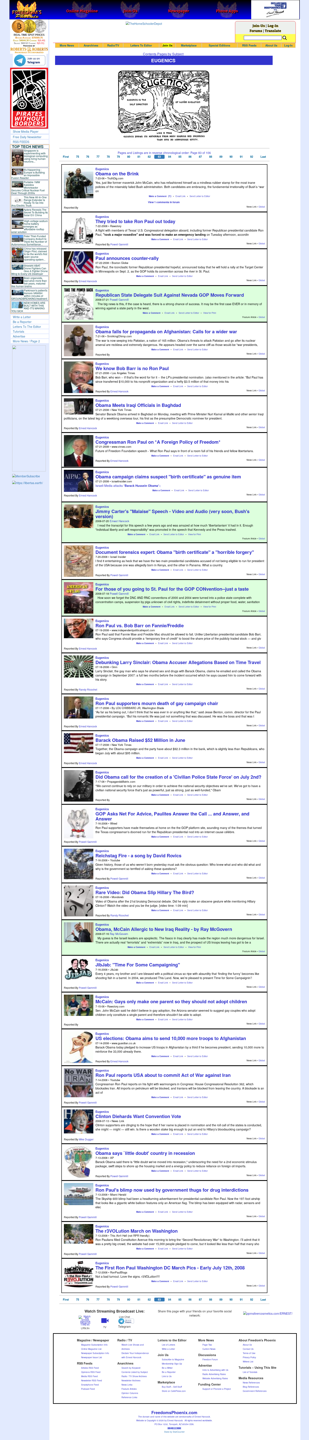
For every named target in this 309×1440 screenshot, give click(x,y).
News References (251, 1382)
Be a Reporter (22, 322)
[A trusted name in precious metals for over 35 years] (29, 49)
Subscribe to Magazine (173, 1359)
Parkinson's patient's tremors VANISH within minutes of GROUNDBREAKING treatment (29, 294)
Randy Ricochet (88, 689)
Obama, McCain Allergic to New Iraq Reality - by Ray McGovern (163, 929)
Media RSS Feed (89, 1376)
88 (210, 157)
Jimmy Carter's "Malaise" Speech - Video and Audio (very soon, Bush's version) (172, 514)
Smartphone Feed (90, 1384)
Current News (208, 1348)
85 (179, 157)
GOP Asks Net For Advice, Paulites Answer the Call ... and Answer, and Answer (172, 816)
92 (251, 157)
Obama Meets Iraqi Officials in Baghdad (138, 405)
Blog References (251, 1386)
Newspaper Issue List (91, 1357)
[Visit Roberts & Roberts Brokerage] (29, 26)
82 (149, 157)
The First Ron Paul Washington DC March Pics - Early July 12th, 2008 (170, 1267)
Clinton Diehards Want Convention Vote (138, 1116)
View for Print (209, 312)
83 (159, 157)
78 (108, 157)
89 (220, 157)
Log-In (273, 25)
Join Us (167, 45)
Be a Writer (167, 1367)
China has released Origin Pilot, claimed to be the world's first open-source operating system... (35, 254)
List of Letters (168, 1344)
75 (77, 157)
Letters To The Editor (27, 326)
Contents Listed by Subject (134, 1372)
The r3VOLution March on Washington (136, 1230)
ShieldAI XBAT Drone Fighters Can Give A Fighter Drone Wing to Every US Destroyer (29, 269)
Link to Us (167, 1376)
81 (138, 157)
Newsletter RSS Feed (91, 1380)
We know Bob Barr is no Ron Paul (132, 368)
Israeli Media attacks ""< (128, 485)
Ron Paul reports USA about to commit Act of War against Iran (163, 1075)
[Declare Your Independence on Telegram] (29, 60)
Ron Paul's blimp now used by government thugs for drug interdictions (171, 1189)
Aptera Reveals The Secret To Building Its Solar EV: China (36, 212)
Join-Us (258, 25)
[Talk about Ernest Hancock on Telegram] (124, 1321)
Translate (273, 30)
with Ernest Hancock (131, 1357)
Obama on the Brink (117, 173)
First (66, 157)
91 (241, 157)
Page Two (207, 1344)
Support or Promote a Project (216, 1388)
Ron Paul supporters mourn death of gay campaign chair (156, 703)
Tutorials (18, 331)
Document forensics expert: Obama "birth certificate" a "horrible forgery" (174, 552)
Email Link (180, 196)
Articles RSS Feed (90, 1367)
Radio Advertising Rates (214, 1374)
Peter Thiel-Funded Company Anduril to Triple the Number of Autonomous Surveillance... (29, 240)
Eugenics (102, 169)
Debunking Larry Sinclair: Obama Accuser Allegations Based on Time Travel (178, 662)
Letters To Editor (141, 45)
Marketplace (189, 45)
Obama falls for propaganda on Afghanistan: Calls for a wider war (166, 331)
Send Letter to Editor (200, 196)
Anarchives (91, 45)
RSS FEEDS (21, 142)
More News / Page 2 (26, 341)
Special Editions (219, 45)
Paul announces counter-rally (127, 258)
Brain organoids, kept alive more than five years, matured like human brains (29, 282)
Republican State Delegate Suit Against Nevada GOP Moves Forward (169, 294)
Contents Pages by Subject (163, 54)
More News (67, 45)
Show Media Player (25, 131)
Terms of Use (249, 1353)
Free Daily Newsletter (27, 137)
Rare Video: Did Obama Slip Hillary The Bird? (144, 892)
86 (190, 157)
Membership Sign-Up (172, 1363)
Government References (255, 1391)
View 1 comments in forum (164, 202)
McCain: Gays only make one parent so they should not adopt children (171, 1001)
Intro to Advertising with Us (215, 1370)
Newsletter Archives (130, 1380)
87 (200, 157)
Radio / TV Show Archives (134, 1376)
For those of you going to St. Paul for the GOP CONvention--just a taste (172, 588)
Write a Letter (22, 317)
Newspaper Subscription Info (95, 1353)
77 (97, 157)
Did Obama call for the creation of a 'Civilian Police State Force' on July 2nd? (178, 776)
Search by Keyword (130, 1367)
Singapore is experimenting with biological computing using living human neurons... (36, 156)
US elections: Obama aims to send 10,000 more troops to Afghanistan (170, 1038)
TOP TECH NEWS (28, 146)
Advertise (19, 336)
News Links (126, 1384)
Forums (256, 30)
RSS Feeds (249, 45)
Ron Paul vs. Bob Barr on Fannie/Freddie (139, 625)
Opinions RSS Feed (90, 1372)
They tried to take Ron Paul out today (135, 221)
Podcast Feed (88, 1388)
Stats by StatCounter (174, 1431)
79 (118, 157)
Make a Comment (157, 196)
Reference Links (129, 1397)
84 (169, 157)
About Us (271, 45)
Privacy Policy (249, 1357)
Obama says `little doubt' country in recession (145, 1153)
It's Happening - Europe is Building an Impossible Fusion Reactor (28, 174)
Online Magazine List (91, 1348)
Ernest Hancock (88, 281)
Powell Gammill (119, 244)
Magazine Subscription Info (94, 1344)
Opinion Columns (129, 1393)
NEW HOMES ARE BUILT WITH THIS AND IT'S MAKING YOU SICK (28, 307)
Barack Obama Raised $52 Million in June (140, 740)
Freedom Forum (210, 1359)
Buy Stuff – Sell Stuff (172, 1386)
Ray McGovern (119, 934)
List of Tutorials (250, 1372)
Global (262, 206)
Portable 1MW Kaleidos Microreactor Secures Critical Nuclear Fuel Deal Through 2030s (28, 187)
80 (128, 157)
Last (263, 157)
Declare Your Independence (135, 1353)
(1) (169, 196)
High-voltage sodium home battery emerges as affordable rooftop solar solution (29, 226)
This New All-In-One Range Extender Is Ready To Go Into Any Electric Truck (29, 201)
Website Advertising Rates (215, 1378)
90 (231, 157)
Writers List (248, 1361)
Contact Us (248, 1348)
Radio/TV (113, 45)
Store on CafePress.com (174, 1391)
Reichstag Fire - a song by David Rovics (138, 855)
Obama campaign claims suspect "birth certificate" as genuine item (168, 476)
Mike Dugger (86, 1139)
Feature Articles (129, 1388)
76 (87, 157)
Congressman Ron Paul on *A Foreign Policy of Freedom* (158, 441)
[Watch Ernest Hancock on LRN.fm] (85, 1320)
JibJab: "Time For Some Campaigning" (137, 964)
